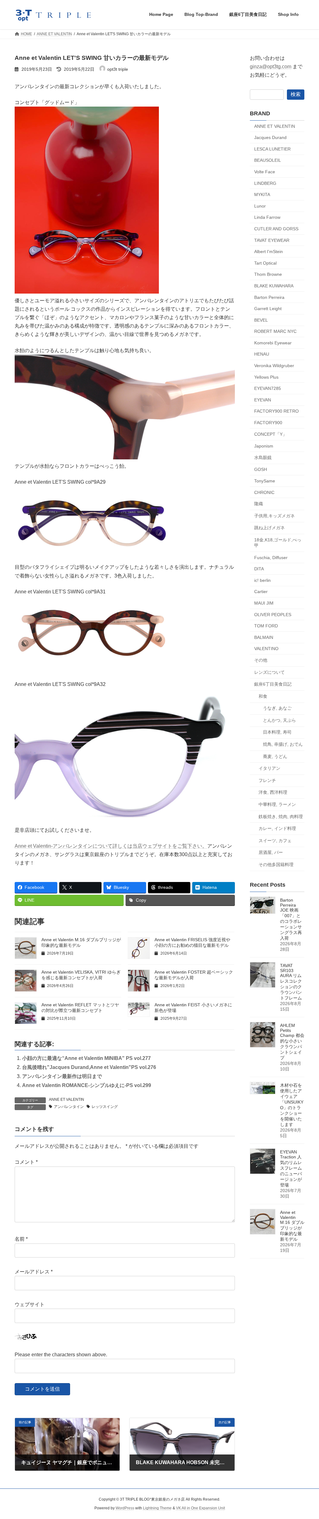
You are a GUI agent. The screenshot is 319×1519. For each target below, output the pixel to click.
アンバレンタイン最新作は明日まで (62, 1076)
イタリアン (269, 768)
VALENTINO (266, 648)
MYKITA (262, 194)
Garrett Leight (268, 308)
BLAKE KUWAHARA (273, 285)
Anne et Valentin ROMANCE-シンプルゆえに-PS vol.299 (86, 1085)
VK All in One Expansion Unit (200, 1508)
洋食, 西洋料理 (273, 792)
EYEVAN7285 (267, 388)
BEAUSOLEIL (267, 160)
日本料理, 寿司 (277, 732)
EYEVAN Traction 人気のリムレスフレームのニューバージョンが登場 (291, 1168)
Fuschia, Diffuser (271, 557)
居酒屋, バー (271, 852)
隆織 (258, 503)
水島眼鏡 (263, 457)
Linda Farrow (267, 217)
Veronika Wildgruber (274, 365)
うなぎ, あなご (277, 708)
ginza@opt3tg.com (270, 66)
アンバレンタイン (69, 1107)
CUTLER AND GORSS (276, 228)
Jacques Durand (270, 137)
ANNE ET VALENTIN (66, 1099)
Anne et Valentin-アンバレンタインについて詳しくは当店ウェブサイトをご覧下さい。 (111, 846)
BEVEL (261, 319)
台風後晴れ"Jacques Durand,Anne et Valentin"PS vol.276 (89, 1067)
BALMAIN (263, 637)
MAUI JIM (264, 603)
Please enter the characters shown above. (61, 1354)
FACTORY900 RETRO (276, 411)
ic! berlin (262, 579)
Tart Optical (265, 262)
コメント (26, 1162)
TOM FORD (266, 625)
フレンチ (267, 780)
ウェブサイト (30, 1304)
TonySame (264, 480)
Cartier (261, 591)
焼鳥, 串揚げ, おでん (283, 744)
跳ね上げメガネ (269, 527)
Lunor (260, 205)
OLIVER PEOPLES (272, 614)
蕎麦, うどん (275, 756)
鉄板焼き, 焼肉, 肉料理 (281, 816)
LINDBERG (265, 182)
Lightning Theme (157, 1508)
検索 (296, 94)
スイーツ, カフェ (275, 840)
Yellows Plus (266, 376)
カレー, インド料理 (277, 828)
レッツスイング (105, 1107)
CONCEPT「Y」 (270, 433)
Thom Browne (268, 274)
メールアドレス (34, 1271)
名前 (21, 1239)
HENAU (261, 354)
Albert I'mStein (268, 251)
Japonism (263, 445)
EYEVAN (262, 399)
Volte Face (264, 171)
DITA (259, 568)
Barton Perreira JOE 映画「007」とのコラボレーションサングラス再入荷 (291, 919)
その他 (260, 660)
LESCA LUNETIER (272, 148)
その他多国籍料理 (276, 864)
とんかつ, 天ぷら (279, 719)
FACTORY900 (268, 422)
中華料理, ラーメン (277, 804)
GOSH (260, 469)
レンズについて (269, 671)
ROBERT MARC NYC (275, 331)
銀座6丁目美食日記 (273, 684)
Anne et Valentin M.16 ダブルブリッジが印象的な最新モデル (292, 1226)
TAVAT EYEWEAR (271, 239)
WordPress (125, 1508)
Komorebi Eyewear (273, 342)
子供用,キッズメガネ (274, 515)
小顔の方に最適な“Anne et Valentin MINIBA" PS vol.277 (86, 1058)
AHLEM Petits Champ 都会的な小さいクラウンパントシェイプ (292, 1041)
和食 (263, 695)
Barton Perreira (269, 297)
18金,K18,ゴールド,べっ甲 (277, 542)
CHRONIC (264, 492)
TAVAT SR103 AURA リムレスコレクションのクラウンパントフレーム (291, 981)
